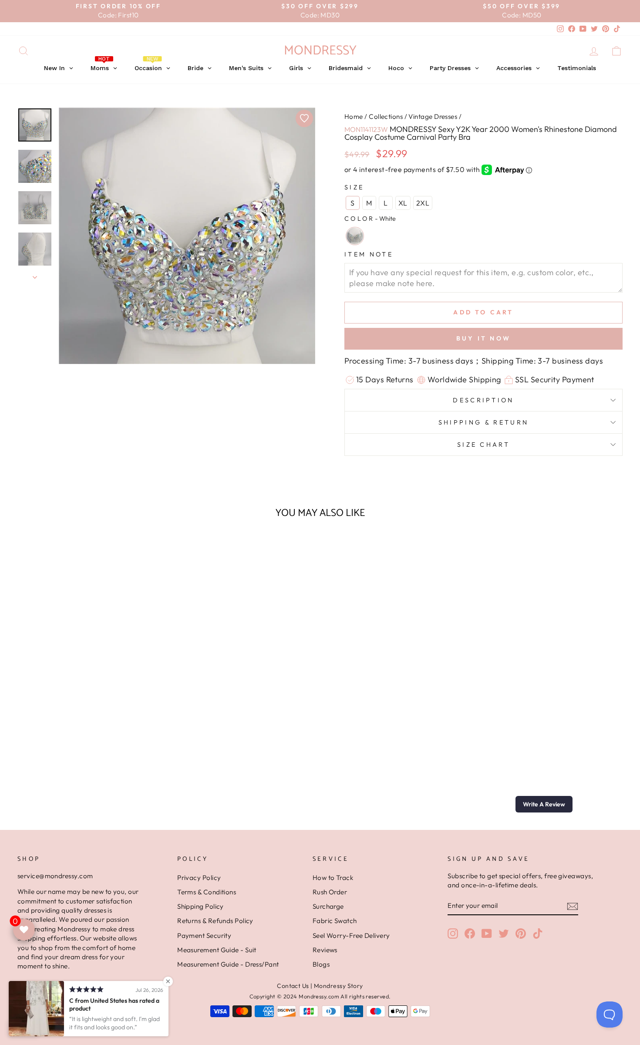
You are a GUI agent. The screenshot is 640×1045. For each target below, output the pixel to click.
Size (354, 187)
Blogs (321, 964)
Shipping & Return (483, 422)
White (355, 236)
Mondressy (320, 50)
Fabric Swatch (335, 921)
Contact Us (293, 986)
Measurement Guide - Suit (216, 950)
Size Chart (483, 444)
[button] (544, 804)
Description (483, 400)
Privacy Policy (199, 877)
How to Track (333, 877)
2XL (422, 203)
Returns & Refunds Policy (215, 921)
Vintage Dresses (432, 116)
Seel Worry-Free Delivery (351, 935)
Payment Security (204, 935)
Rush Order (330, 892)
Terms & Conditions (206, 892)
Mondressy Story (338, 986)
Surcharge (328, 906)
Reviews (325, 950)
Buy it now (483, 338)
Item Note (368, 254)
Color (370, 218)
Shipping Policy (200, 906)
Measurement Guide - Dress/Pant (228, 964)
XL (403, 203)
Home (353, 116)
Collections (386, 116)
